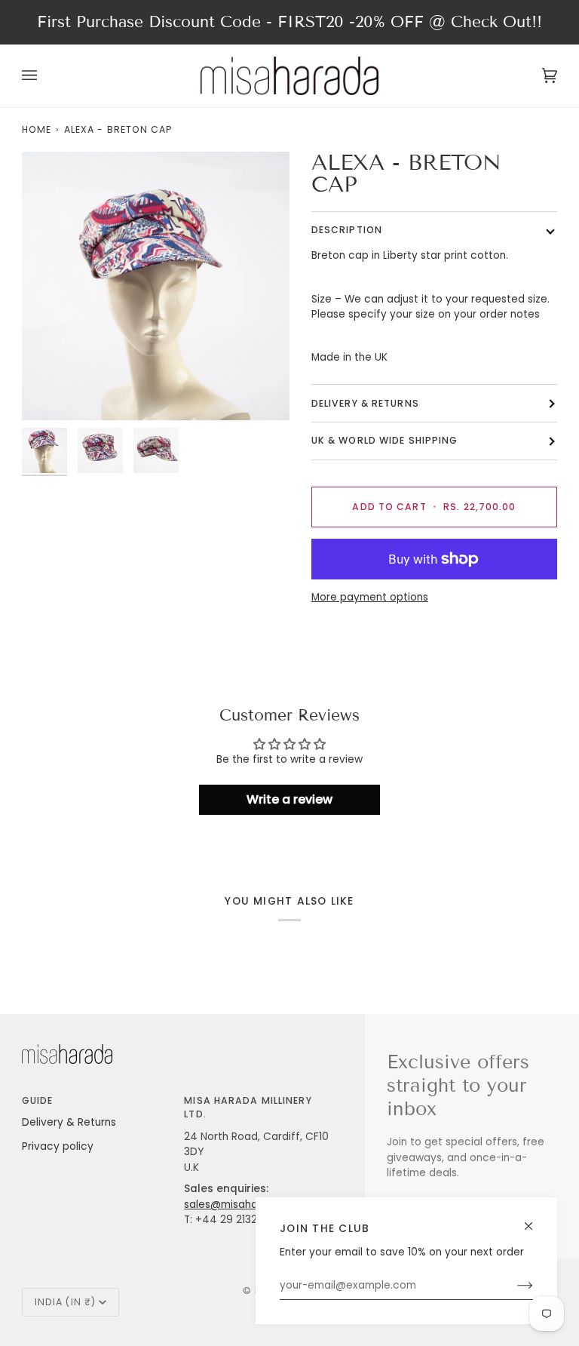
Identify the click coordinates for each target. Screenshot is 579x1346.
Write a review (289, 799)
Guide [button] (38, 1100)
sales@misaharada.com (246, 1204)
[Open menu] (44, 75)
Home (36, 129)
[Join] (513, 1286)
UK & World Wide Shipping (384, 440)
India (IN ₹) (65, 1301)
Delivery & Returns (69, 1122)
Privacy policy (57, 1146)
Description (346, 229)
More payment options (369, 597)
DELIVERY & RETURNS (365, 403)
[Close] (535, 1219)
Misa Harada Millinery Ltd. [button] (247, 1107)
